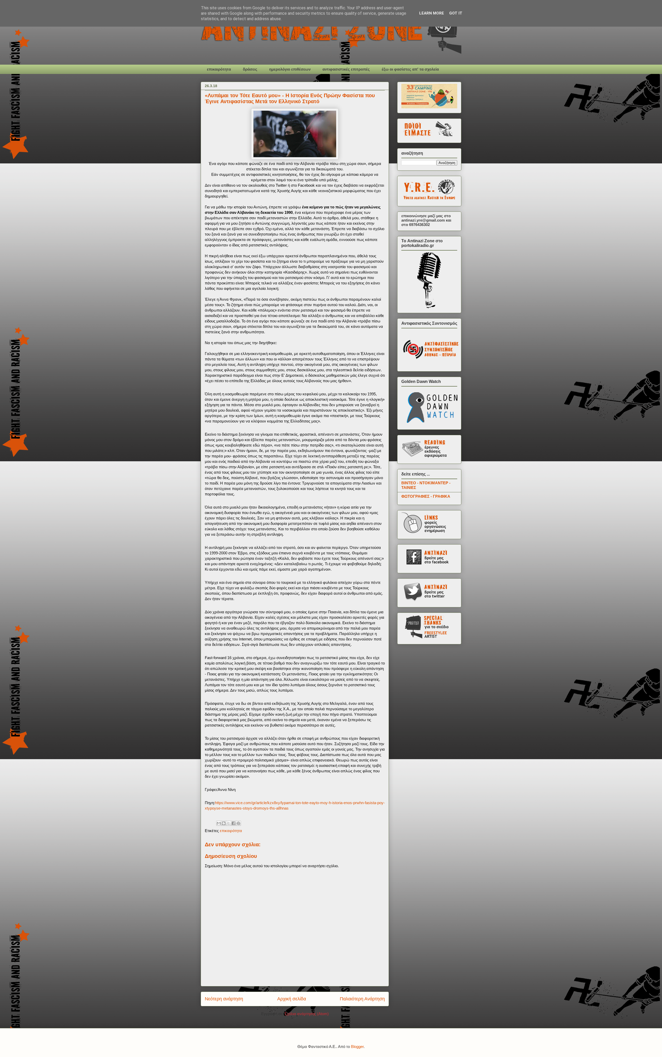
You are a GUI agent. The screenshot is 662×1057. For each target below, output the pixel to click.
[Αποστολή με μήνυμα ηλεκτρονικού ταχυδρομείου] (218, 823)
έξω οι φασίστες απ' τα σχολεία (410, 69)
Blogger (357, 1046)
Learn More (431, 13)
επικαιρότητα (219, 69)
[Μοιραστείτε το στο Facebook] (233, 823)
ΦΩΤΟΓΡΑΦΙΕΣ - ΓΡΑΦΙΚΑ (425, 496)
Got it (455, 13)
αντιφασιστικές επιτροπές (346, 69)
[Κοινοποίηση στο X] (228, 823)
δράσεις (250, 69)
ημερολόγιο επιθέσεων (290, 69)
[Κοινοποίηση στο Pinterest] (238, 823)
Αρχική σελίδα (291, 998)
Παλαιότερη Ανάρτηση (362, 998)
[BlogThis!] (223, 823)
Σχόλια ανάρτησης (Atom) (306, 1013)
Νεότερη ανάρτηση (224, 998)
